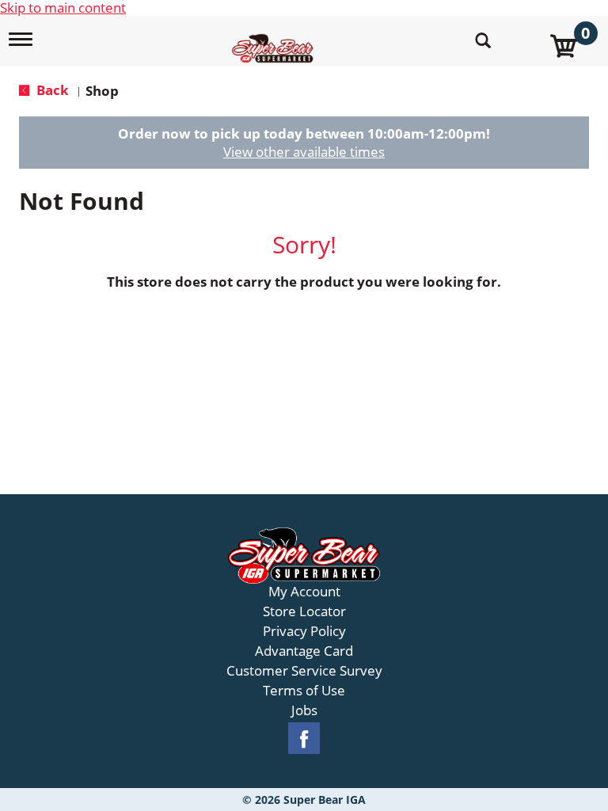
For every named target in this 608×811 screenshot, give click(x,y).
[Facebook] (304, 738)
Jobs (304, 710)
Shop (102, 91)
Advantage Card (304, 651)
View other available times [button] (304, 152)
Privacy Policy (304, 631)
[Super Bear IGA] (274, 39)
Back (51, 90)
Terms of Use (304, 691)
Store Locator (304, 611)
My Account (304, 592)
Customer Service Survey (304, 671)
